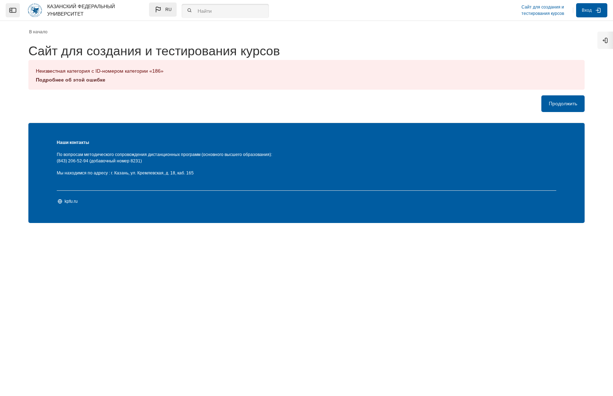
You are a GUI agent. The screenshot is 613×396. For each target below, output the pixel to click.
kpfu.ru (71, 201)
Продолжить (563, 103)
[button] (163, 9)
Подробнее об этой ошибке (70, 80)
